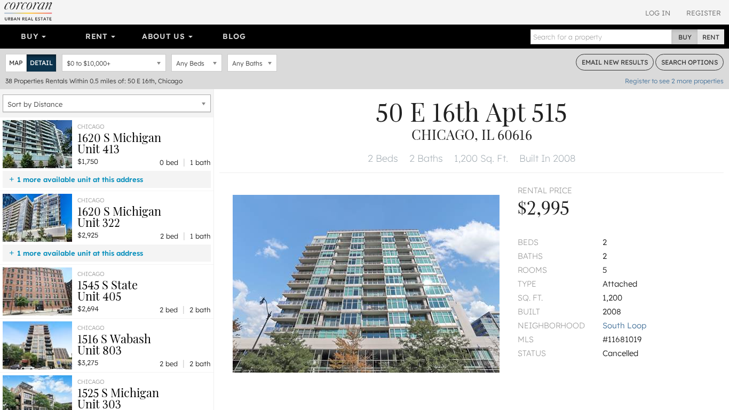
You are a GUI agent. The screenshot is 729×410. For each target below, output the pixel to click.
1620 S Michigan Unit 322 (119, 216)
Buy (31, 36)
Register (703, 13)
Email (615, 62)
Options (689, 62)
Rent (97, 36)
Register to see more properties (674, 81)
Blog (234, 36)
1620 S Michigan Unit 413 (119, 142)
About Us (164, 36)
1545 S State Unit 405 (107, 290)
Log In (657, 13)
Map (16, 63)
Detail (41, 63)
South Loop (624, 325)
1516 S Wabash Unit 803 (114, 344)
